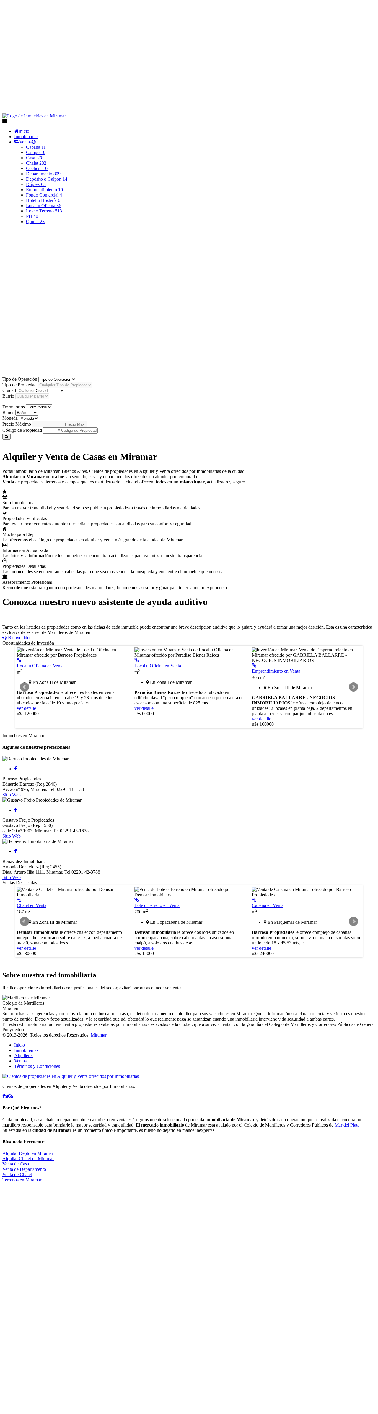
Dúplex (36, 184)
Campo (35, 152)
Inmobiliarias (26, 136)
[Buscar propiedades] (6, 437)
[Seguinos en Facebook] (15, 768)
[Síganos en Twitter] (7, 1096)
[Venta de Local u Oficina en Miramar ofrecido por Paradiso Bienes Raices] (136, 660)
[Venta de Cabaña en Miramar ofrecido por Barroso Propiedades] (254, 900)
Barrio (8, 395)
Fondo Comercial (44, 194)
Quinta (35, 221)
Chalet (36, 163)
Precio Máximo (16, 423)
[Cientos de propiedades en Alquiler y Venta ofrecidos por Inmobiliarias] (34, 115)
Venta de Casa (15, 1163)
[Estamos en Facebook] (3, 1096)
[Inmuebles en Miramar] (70, 1076)
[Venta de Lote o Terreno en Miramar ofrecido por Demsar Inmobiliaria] (136, 900)
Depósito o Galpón (46, 179)
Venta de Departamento (24, 1169)
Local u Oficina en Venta (40, 665)
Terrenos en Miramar (21, 1179)
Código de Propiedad (22, 430)
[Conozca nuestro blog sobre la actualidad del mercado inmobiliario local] (11, 1096)
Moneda (10, 418)
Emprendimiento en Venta (276, 671)
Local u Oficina (43, 205)
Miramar (99, 1034)
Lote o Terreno (44, 210)
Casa (34, 157)
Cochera (37, 168)
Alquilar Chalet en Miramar (28, 1158)
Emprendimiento (44, 189)
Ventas (25, 141)
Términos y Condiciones (37, 1066)
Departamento (43, 173)
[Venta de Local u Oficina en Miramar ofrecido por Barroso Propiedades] (19, 660)
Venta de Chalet (17, 1174)
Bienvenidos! (20, 637)
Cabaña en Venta (268, 905)
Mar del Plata (347, 1124)
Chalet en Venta (31, 905)
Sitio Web (11, 794)
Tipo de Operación (19, 379)
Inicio (24, 131)
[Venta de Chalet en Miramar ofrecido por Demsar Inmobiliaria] (19, 900)
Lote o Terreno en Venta (157, 905)
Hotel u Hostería (43, 200)
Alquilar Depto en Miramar (27, 1153)
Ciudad (9, 390)
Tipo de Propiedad (19, 384)
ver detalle (26, 708)
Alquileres (23, 1055)
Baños (8, 412)
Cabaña (36, 147)
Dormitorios (13, 406)
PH (32, 216)
